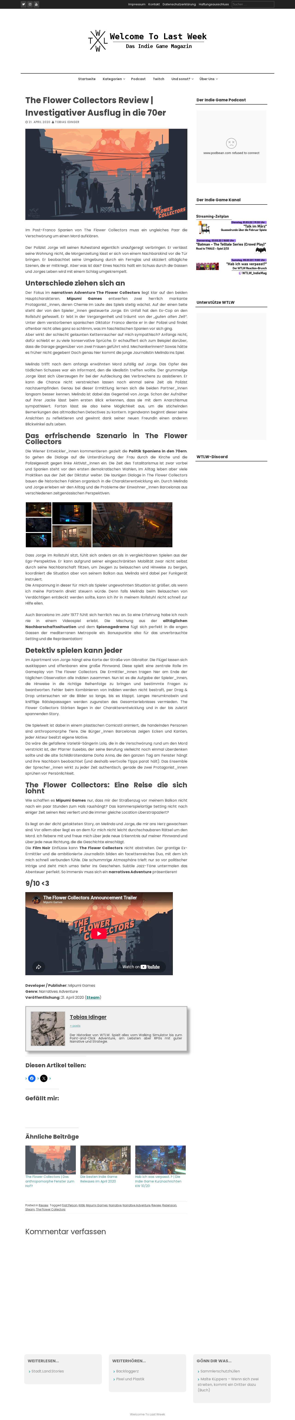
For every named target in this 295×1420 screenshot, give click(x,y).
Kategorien (112, 79)
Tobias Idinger (67, 122)
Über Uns (207, 79)
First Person (69, 1205)
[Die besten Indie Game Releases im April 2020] (105, 1160)
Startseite (87, 79)
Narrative (115, 1205)
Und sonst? (180, 79)
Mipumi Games (97, 1205)
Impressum (136, 4)
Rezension (169, 1205)
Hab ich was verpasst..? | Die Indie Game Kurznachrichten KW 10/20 (158, 1181)
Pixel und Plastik (130, 1379)
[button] (38, 509)
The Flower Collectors (50, 1209)
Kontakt (154, 4)
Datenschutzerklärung (179, 4)
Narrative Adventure (136, 1205)
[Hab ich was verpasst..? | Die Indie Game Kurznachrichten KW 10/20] (160, 1160)
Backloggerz (127, 1371)
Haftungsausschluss (214, 4)
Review (43, 1205)
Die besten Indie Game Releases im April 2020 (98, 1179)
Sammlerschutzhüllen (220, 1371)
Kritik (82, 1205)
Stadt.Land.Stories (48, 1371)
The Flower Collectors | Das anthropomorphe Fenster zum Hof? (49, 1181)
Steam (30, 1209)
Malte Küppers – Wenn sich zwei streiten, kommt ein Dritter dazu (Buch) (228, 1384)
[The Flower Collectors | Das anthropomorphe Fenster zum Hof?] (50, 1160)
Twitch (158, 79)
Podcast (138, 79)
